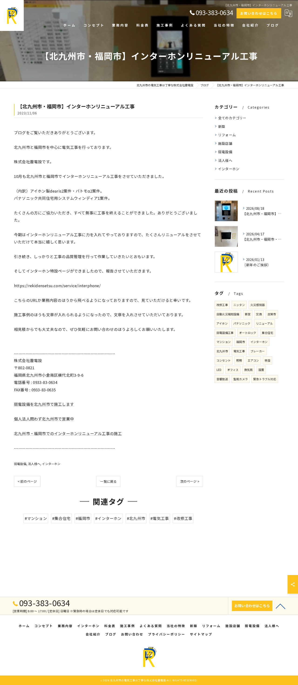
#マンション (36, 518)
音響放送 (222, 379)
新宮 (248, 314)
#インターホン (108, 518)
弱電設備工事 (225, 333)
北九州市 (222, 351)
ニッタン (239, 305)
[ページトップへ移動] (280, 606)
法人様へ (34, 464)
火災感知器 (258, 305)
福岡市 (240, 342)
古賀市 (272, 314)
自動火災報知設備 (228, 314)
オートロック (247, 333)
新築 (221, 126)
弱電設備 (20, 464)
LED (219, 370)
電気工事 (239, 351)
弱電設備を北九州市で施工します (44, 404)
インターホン (51, 464)
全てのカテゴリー (232, 117)
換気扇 (248, 370)
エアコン (253, 360)
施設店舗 (225, 143)
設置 (261, 370)
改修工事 (222, 305)
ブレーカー (258, 351)
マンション (224, 342)
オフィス (233, 370)
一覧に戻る (108, 481)
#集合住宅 (61, 518)
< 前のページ (27, 481)
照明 (239, 360)
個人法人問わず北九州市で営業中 (44, 419)
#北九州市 (136, 518)
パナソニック (241, 323)
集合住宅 (267, 333)
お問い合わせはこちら (259, 13)
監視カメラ (241, 379)
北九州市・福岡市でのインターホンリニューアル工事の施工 (68, 433)
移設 (267, 360)
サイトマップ (201, 634)
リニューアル (264, 323)
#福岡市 (83, 518)
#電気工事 (159, 518)
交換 (259, 314)
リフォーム (227, 134)
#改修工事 (183, 518)
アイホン (222, 323)
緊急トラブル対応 (264, 379)
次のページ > (189, 481)
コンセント (224, 360)
